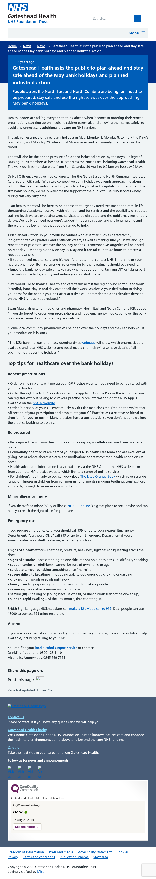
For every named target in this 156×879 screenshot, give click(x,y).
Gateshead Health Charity (27, 730)
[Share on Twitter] (52, 672)
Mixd (41, 872)
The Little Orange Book (97, 476)
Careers (13, 748)
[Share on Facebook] (62, 672)
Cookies (122, 852)
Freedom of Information (26, 852)
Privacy (13, 857)
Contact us (16, 717)
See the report (25, 826)
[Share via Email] (72, 672)
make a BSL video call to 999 (90, 609)
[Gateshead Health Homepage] (33, 13)
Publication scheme (74, 857)
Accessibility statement (95, 852)
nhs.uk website (44, 403)
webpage (88, 343)
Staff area (100, 857)
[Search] (137, 18)
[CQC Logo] (24, 791)
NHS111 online (79, 506)
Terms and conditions (39, 857)
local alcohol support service (55, 648)
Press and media (61, 852)
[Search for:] (112, 18)
